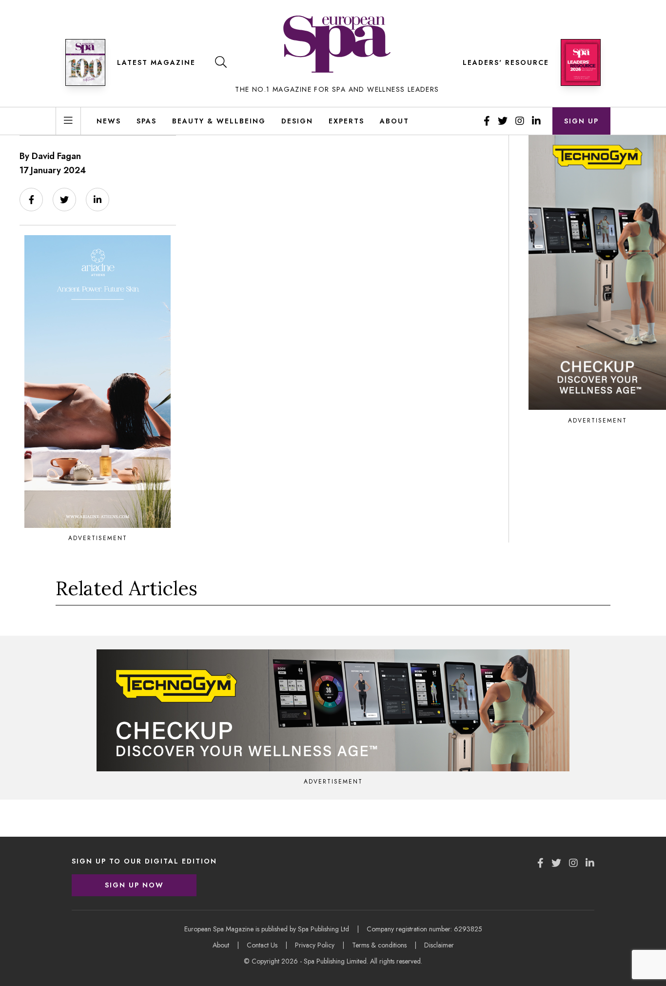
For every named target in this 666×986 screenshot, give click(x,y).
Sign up (581, 121)
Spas (147, 121)
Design (297, 121)
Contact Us (262, 945)
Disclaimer (439, 945)
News (109, 121)
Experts (346, 121)
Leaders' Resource (506, 62)
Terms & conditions (379, 945)
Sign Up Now (134, 885)
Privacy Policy (314, 945)
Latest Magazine (156, 62)
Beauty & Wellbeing (219, 121)
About (394, 121)
